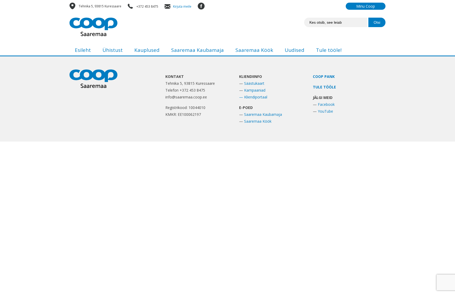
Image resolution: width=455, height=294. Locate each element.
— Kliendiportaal (253, 96)
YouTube (325, 111)
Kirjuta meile (182, 6)
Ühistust (112, 50)
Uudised (294, 50)
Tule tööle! (329, 50)
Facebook (326, 104)
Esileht (83, 50)
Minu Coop (365, 6)
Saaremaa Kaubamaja (197, 50)
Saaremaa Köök (254, 50)
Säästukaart (254, 83)
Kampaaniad (254, 90)
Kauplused (147, 50)
